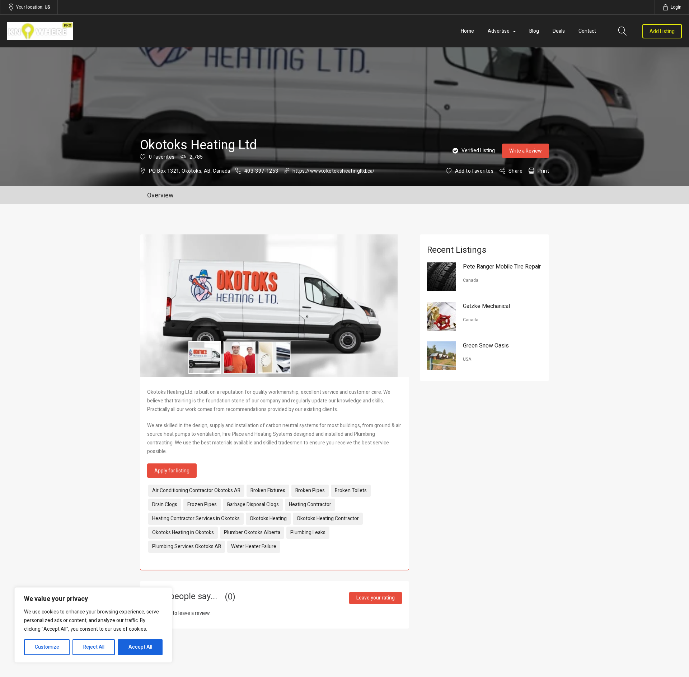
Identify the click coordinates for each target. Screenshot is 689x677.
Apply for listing (171, 471)
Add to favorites (474, 171)
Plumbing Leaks (307, 532)
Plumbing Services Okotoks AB (186, 546)
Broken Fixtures (267, 490)
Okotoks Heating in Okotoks (183, 532)
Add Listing (662, 31)
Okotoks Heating (268, 518)
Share (515, 171)
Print (543, 171)
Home (467, 31)
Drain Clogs (164, 504)
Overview (160, 195)
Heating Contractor (310, 504)
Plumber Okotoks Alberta (252, 532)
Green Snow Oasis (486, 345)
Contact (587, 31)
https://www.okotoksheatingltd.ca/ (333, 171)
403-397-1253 (261, 171)
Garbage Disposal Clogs (253, 504)
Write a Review (525, 151)
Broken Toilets (351, 490)
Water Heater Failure (253, 546)
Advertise (499, 31)
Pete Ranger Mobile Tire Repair (502, 266)
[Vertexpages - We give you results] (108, 31)
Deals (559, 31)
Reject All (93, 647)
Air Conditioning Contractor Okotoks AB (196, 490)
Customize (47, 647)
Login (676, 7)
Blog (534, 31)
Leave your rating (375, 598)
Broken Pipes (310, 490)
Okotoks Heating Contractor (328, 518)
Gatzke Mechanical (486, 306)
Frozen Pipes (202, 504)
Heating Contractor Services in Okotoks (196, 518)
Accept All (140, 647)
